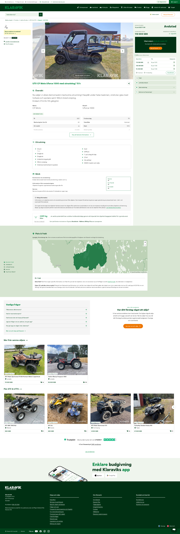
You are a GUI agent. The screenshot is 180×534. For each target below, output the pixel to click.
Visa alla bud (170, 72)
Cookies (95, 509)
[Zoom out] (145, 245)
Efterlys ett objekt (55, 523)
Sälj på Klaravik (154, 48)
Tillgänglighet (97, 504)
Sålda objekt (155, 14)
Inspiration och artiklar (56, 521)
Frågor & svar (20, 2)
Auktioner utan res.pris (59, 2)
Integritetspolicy (98, 507)
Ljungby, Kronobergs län (12, 41)
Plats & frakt (11, 272)
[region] (90, 256)
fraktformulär (111, 281)
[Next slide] (122, 51)
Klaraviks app (53, 519)
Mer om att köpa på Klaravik (15, 331)
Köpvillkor (53, 499)
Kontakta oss (10, 2)
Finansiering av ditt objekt (57, 514)
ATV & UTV (33, 20)
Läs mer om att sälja (132, 326)
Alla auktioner (45, 2)
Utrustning (10, 267)
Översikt (9, 264)
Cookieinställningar (32, 2)
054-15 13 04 (15, 504)
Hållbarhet (96, 511)
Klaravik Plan (96, 502)
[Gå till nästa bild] (174, 407)
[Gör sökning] (41, 14)
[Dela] (129, 83)
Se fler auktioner (10, 33)
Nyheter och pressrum (142, 504)
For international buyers (57, 511)
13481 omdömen (96, 444)
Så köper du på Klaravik (56, 502)
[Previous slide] (43, 51)
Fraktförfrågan (54, 516)
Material (23, 531)
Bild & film (10, 262)
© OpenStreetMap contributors (138, 272)
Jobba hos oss (140, 502)
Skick (8, 269)
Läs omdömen (90, 452)
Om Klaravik (96, 499)
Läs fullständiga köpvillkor (113, 207)
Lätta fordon (24, 20)
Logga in (175, 2)
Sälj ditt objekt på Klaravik (57, 504)
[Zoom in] (145, 242)
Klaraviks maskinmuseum (100, 514)
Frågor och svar (54, 507)
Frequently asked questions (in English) (61, 509)
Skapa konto (163, 2)
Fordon (16, 20)
